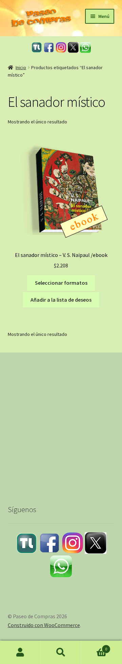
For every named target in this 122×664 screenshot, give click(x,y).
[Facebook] (49, 47)
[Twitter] (73, 47)
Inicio (21, 67)
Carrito (94, 646)
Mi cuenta (20, 652)
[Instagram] (61, 47)
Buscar (61, 652)
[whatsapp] (85, 47)
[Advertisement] (61, 422)
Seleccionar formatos (61, 282)
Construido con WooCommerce (44, 625)
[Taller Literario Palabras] (36, 47)
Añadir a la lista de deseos (61, 299)
